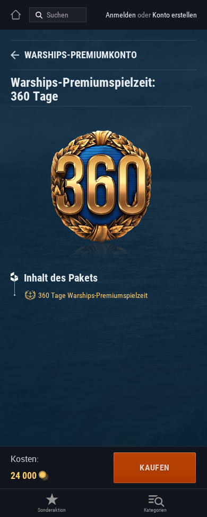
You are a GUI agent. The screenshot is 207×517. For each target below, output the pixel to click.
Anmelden (121, 15)
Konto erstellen (174, 15)
